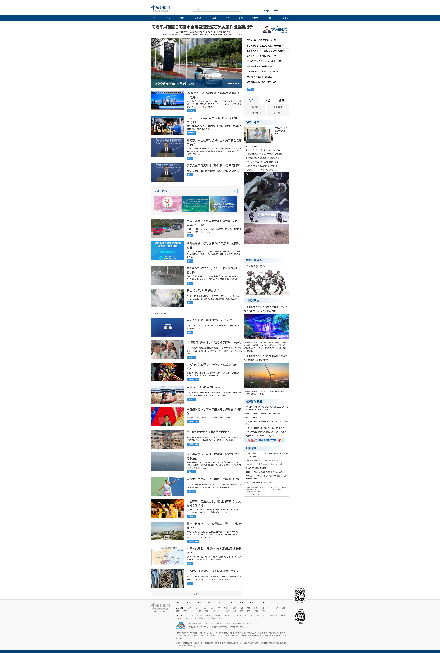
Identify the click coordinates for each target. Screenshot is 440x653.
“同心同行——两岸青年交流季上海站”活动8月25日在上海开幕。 (209, 417)
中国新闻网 (199, 618)
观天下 (255, 18)
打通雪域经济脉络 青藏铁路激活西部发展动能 (262, 158)
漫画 (241, 18)
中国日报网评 (255, 113)
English (267, 10)
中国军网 (188, 618)
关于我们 (155, 612)
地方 (271, 18)
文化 (284, 18)
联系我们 (163, 612)
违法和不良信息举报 (195, 623)
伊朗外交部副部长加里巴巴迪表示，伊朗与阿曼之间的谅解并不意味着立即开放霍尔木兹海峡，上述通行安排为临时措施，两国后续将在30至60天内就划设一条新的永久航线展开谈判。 (214, 465)
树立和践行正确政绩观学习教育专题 (261, 82)
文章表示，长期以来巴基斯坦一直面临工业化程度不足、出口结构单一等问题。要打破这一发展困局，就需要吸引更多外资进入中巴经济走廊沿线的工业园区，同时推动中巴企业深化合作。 (214, 534)
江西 (269, 608)
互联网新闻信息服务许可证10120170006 (217, 623)
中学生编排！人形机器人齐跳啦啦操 (259, 482)
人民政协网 (211, 618)
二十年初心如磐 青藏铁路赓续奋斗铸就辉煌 (261, 166)
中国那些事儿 (254, 300)
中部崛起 (278, 107)
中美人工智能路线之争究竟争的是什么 (280, 131)
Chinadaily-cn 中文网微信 (300, 616)
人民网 (190, 615)
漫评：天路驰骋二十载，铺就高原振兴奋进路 (262, 162)
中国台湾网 (261, 615)
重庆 (213, 611)
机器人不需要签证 (252, 146)
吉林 (225, 608)
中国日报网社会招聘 (160, 313)
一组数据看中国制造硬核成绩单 (259, 66)
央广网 (283, 615)
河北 (204, 608)
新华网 (199, 615)
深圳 (263, 611)
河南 (283, 608)
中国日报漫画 (254, 260)
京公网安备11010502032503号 (198, 627)
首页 (153, 18)
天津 (197, 608)
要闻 (189, 158)
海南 (206, 611)
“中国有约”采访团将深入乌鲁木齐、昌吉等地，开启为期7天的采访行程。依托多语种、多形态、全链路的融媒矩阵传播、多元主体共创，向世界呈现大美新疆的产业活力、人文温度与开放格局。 (214, 104)
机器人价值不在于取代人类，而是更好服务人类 (263, 150)
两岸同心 (278, 113)
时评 (166, 18)
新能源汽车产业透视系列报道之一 (260, 77)
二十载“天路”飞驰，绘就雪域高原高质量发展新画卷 (264, 154)
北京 (189, 608)
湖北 (178, 611)
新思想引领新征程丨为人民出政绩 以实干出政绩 (226, 34)
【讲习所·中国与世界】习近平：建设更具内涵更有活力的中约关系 (184, 34)
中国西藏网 (273, 615)
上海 (241, 608)
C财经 (198, 18)
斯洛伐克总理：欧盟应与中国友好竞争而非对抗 (266, 46)
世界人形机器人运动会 (255, 266)
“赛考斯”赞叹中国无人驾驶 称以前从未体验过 (214, 342)
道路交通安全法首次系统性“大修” (175, 83)
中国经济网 (249, 615)
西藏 (241, 611)
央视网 (227, 615)
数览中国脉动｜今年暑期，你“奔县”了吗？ (264, 72)
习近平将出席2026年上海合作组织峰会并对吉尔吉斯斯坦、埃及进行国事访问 (202, 32)
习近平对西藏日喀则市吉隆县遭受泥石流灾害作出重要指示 (202, 27)
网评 (256, 122)
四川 (220, 611)
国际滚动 (191, 472)
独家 (252, 602)
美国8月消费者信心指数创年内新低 (208, 431)
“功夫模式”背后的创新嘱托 (263, 40)
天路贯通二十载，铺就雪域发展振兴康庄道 (261, 170)
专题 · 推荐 (160, 191)
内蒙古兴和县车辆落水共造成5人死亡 (209, 320)
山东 (276, 608)
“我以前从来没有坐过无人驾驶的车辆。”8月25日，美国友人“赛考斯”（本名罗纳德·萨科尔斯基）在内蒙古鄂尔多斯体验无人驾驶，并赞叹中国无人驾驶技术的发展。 (214, 350)
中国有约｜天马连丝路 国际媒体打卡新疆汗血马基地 (264, 464)
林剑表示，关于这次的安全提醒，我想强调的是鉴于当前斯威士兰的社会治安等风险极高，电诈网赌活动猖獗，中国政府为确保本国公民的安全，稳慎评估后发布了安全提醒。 (214, 151)
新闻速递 (251, 448)
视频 (214, 18)
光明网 (178, 618)
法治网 (221, 618)
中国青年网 (237, 615)
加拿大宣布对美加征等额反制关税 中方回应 (213, 165)
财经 (210, 602)
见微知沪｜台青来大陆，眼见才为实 (261, 56)
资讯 (182, 18)
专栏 (227, 18)
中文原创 (191, 111)
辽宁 (218, 608)
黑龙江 (233, 608)
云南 (234, 611)
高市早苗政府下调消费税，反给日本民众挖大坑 (266, 51)
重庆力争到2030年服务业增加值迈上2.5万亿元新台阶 (265, 428)
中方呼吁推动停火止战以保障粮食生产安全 (213, 571)
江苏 (248, 608)
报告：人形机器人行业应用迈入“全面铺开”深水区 (263, 413)
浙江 (255, 608)
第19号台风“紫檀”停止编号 (203, 290)
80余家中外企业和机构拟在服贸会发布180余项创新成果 (266, 432)
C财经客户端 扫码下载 (300, 595)
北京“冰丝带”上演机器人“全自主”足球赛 (260, 436)
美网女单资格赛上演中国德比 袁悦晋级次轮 (213, 479)
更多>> (196, 594)
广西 (199, 611)
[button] (230, 83)
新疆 (256, 611)
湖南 (185, 611)
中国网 (208, 615)
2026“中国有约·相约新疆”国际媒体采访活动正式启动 (265, 472)
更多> (250, 89)
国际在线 (217, 615)
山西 (211, 608)
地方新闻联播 (254, 401)
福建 (262, 608)
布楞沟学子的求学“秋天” (254, 417)
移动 (276, 10)
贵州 (227, 611)
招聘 (262, 602)
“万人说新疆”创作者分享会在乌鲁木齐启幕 (264, 61)
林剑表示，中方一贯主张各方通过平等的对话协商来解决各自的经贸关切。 (213, 171)
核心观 (255, 107)
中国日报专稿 (193, 380)
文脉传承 (191, 516)
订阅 (283, 10)
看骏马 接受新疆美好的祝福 (203, 387)
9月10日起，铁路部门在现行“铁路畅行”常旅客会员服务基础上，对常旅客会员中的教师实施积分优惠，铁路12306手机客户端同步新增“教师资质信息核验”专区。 (213, 254)
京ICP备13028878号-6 (237, 627)
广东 (192, 611)
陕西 (249, 611)
